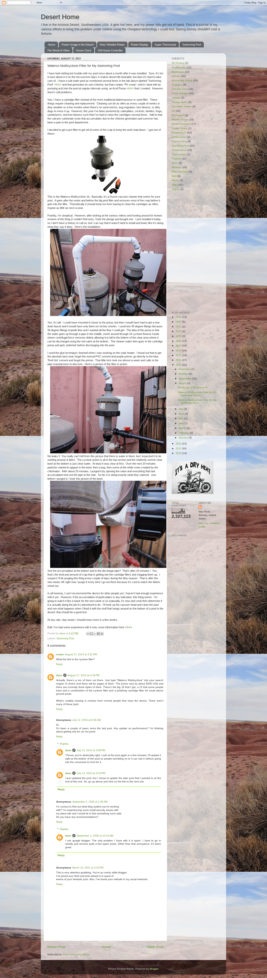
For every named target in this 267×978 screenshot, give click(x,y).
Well (174, 176)
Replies (64, 744)
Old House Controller (110, 50)
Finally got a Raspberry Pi (192, 387)
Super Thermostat (165, 44)
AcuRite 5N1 (179, 67)
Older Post (155, 947)
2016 (179, 350)
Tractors (176, 158)
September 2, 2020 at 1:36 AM (90, 801)
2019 (179, 336)
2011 (179, 448)
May (181, 418)
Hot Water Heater (182, 106)
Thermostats (179, 154)
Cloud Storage (180, 93)
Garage (176, 97)
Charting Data (180, 89)
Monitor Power (180, 119)
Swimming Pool (191, 44)
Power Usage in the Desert (78, 44)
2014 (179, 360)
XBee (175, 184)
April (181, 423)
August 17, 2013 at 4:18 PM (84, 675)
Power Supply (179, 128)
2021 (179, 326)
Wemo (175, 180)
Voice (175, 163)
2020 (179, 331)
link (58, 84)
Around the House (182, 80)
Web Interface (180, 171)
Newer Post (56, 947)
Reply (59, 664)
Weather (176, 167)
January (184, 437)
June (182, 413)
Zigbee (176, 189)
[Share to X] (95, 633)
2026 (179, 317)
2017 (179, 345)
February (184, 433)
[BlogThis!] (91, 633)
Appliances (178, 71)
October (184, 373)
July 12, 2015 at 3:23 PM (91, 773)
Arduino (176, 76)
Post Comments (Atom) (76, 954)
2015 (179, 355)
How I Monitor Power (112, 44)
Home (51, 44)
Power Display (139, 44)
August (183, 383)
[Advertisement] (196, 251)
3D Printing (178, 63)
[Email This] (88, 633)
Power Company (181, 124)
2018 (179, 341)
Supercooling (179, 141)
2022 (179, 322)
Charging (177, 85)
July (181, 409)
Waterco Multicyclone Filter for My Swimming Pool (197, 401)
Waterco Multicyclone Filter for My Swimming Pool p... (197, 394)
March (183, 428)
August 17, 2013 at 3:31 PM (81, 654)
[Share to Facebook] (98, 633)
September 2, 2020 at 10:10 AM (95, 835)
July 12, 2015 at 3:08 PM (91, 750)
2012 (179, 443)
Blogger (154, 968)
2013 (179, 365)
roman (60, 654)
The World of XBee (58, 50)
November (185, 369)
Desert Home (60, 17)
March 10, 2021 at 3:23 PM (88, 867)
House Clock (83, 50)
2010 (179, 453)
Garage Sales (179, 102)
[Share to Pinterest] (102, 633)
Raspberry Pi (179, 132)
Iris (173, 111)
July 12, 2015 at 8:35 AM (86, 720)
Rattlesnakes (179, 137)
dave (59, 675)
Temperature (179, 150)
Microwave (178, 115)
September (185, 378)
